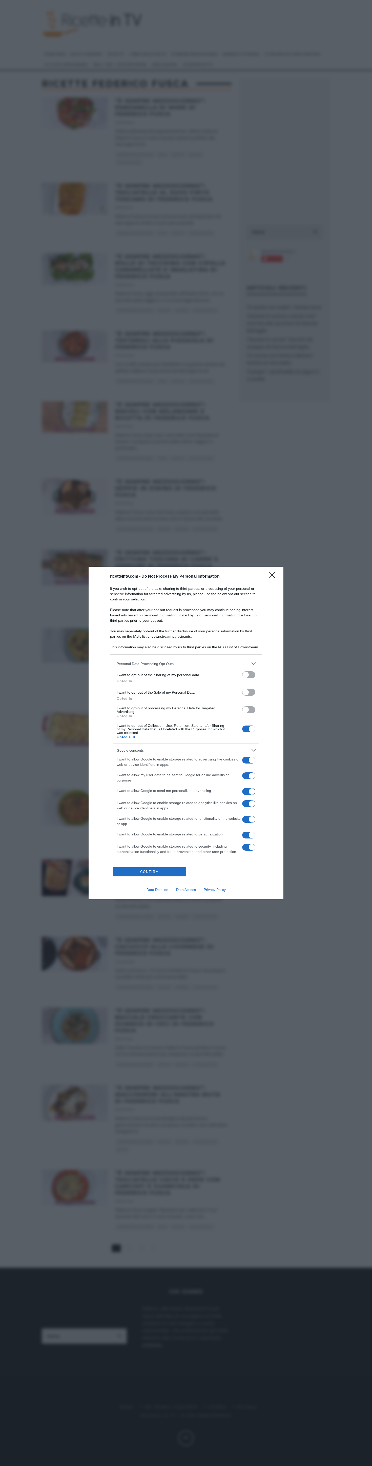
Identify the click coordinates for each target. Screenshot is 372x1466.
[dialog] (186, 733)
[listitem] (186, 663)
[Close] (273, 576)
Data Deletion (157, 890)
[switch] (248, 674)
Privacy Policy (215, 890)
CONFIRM (149, 872)
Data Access (186, 890)
